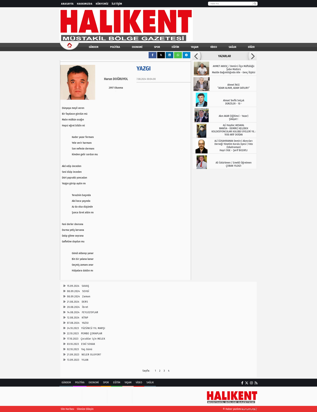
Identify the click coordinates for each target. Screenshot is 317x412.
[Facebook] (242, 383)
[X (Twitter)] (246, 383)
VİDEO (213, 47)
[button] (196, 56)
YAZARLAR (224, 56)
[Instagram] (251, 383)
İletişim (117, 3)
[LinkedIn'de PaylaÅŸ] (169, 55)
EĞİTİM (175, 47)
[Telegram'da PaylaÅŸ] (186, 55)
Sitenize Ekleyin (85, 409)
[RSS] (256, 383)
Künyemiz (102, 3)
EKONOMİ (137, 47)
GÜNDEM (93, 47)
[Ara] (255, 3)
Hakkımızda (84, 3)
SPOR (157, 47)
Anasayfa (67, 3)
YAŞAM (194, 47)
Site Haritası (67, 409)
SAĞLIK (232, 47)
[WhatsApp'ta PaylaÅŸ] (178, 55)
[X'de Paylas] (161, 55)
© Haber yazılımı (232, 409)
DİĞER (251, 47)
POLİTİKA (115, 47)
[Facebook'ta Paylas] (152, 55)
